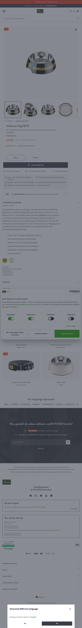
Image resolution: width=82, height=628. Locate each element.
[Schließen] (70, 609)
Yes (57, 623)
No (25, 623)
